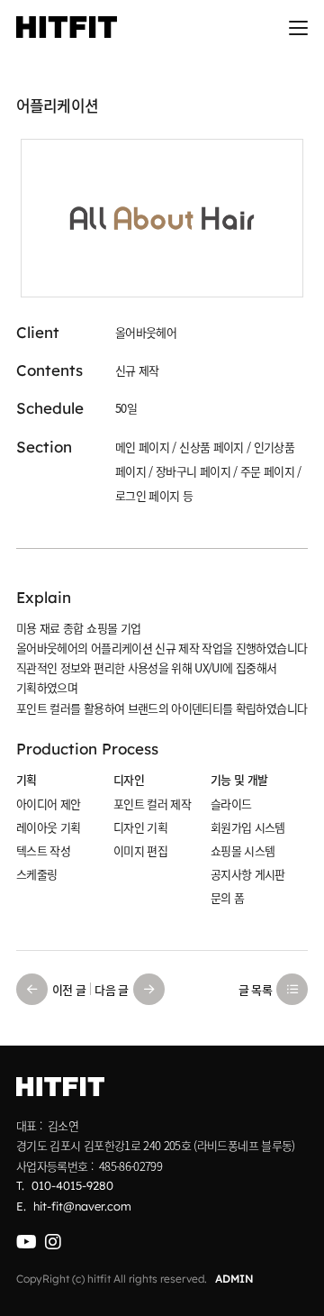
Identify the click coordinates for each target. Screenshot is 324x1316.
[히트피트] (66, 27)
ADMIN (234, 1278)
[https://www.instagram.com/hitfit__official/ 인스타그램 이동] (52, 1242)
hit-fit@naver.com (82, 1206)
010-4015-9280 (72, 1185)
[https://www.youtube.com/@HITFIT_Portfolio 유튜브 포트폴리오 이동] (26, 1242)
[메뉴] (298, 27)
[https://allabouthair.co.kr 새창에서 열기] (161, 218)
